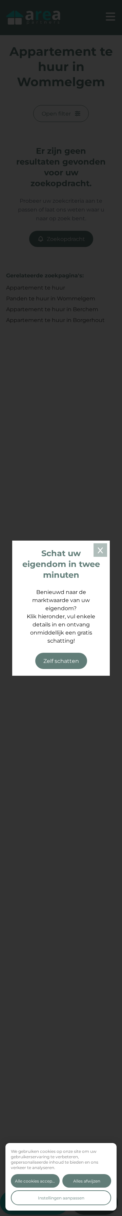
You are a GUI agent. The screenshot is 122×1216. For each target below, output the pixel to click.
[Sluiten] (100, 550)
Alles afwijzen (86, 1181)
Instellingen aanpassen (61, 1197)
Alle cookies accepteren (37, 1181)
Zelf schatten (61, 660)
